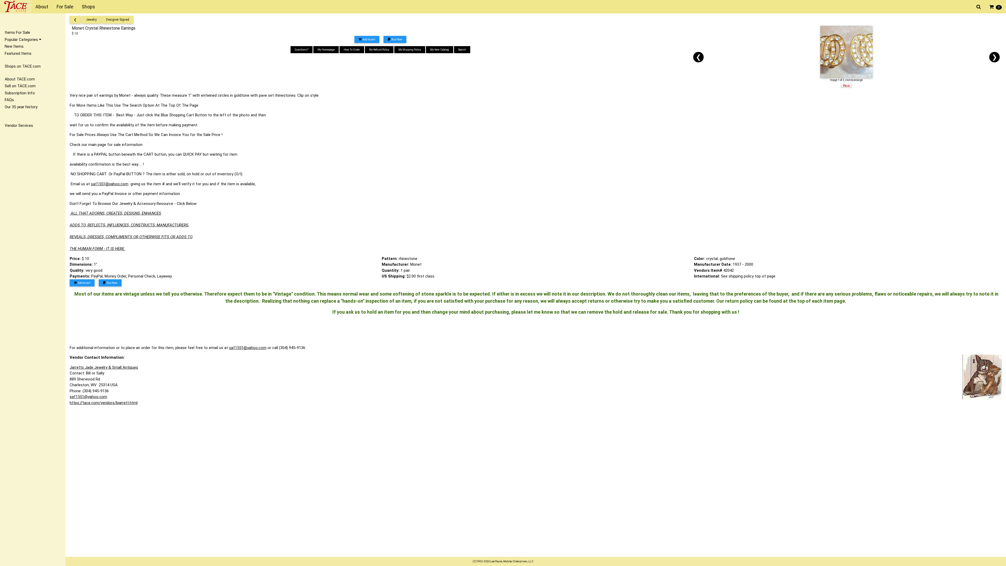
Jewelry (91, 19)
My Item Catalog (439, 49)
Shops (88, 6)
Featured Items (18, 53)
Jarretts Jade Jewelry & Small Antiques (104, 367)
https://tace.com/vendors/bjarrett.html (104, 402)
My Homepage (326, 49)
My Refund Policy (379, 49)
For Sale (65, 6)
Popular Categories (22, 39)
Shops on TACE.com (23, 66)
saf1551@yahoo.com (109, 184)
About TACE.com (20, 79)
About (41, 6)
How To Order (352, 49)
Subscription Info (20, 93)
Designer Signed (117, 19)
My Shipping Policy (409, 49)
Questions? (301, 49)
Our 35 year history (21, 107)
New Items (14, 46)
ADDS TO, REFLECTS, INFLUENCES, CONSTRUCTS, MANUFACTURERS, (129, 225)
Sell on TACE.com (20, 86)
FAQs (9, 99)
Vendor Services (19, 125)
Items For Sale (17, 32)
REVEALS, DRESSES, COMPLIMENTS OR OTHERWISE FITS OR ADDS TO (131, 237)
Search (462, 49)
